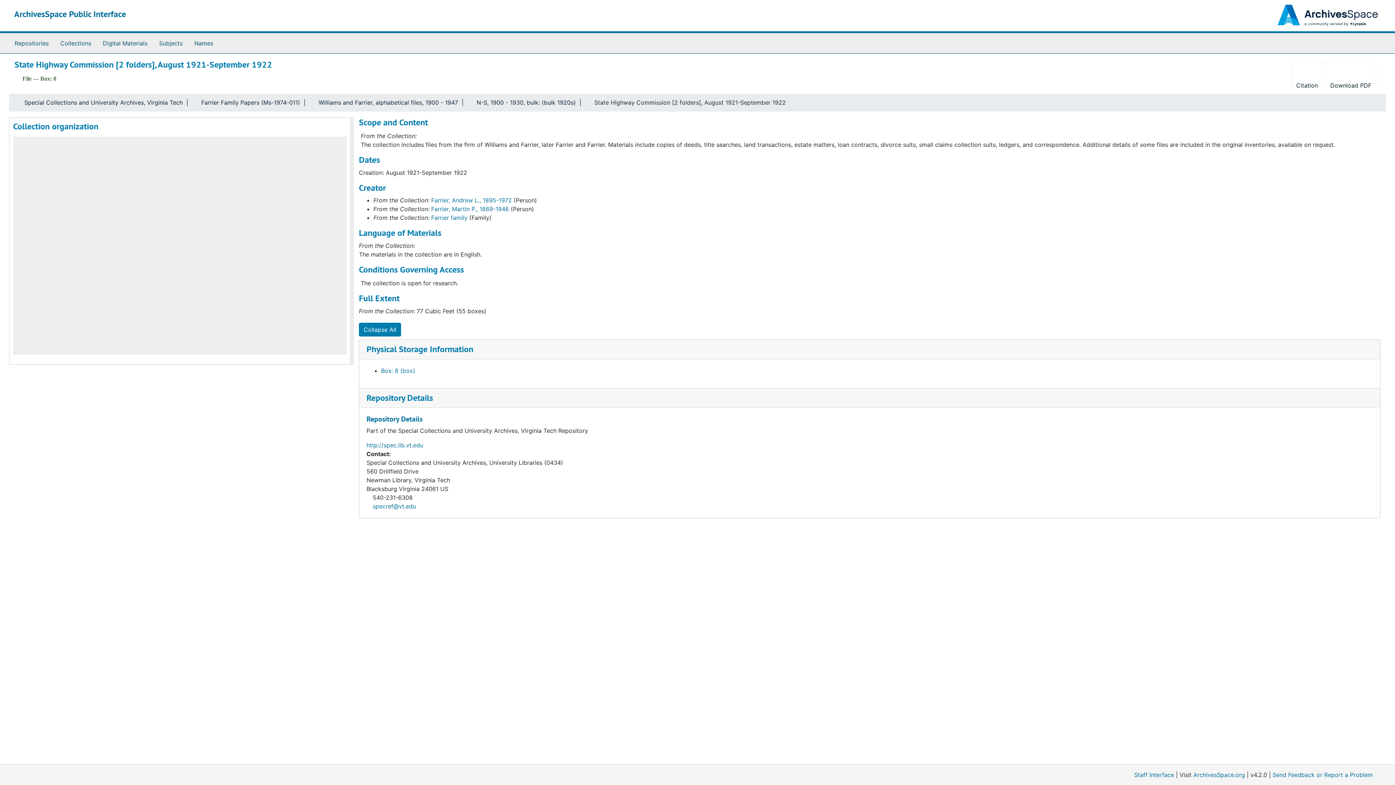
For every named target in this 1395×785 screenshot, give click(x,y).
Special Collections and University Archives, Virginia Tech (103, 102)
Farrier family (449, 217)
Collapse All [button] (380, 329)
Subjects (171, 43)
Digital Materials (125, 43)
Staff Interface (1154, 774)
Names (203, 43)
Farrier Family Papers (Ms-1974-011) (250, 102)
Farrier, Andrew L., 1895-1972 (471, 200)
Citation (1307, 85)
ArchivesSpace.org (1219, 774)
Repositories (32, 43)
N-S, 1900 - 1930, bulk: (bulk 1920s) (526, 102)
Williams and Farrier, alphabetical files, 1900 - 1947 (388, 102)
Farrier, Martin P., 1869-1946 (470, 209)
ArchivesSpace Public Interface (70, 14)
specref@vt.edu (394, 506)
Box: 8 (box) (398, 370)
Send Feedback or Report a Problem (1323, 774)
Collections (75, 43)
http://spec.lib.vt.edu (395, 445)
